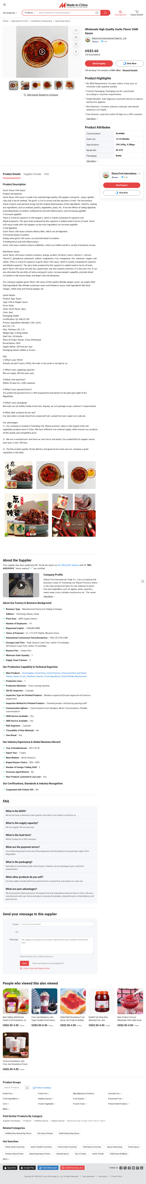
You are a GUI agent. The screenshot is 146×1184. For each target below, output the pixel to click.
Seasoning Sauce (62, 21)
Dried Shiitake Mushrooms (74, 676)
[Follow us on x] (125, 1167)
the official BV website (68, 565)
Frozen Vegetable (45, 1103)
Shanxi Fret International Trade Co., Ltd (109, 38)
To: (17, 932)
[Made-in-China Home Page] (73, 5)
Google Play (27, 1167)
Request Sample (130, 70)
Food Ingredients (52, 676)
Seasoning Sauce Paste (39, 1153)
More (5, 1159)
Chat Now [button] (131, 63)
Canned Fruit (113, 1093)
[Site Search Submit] (105, 13)
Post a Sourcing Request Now (35, 968)
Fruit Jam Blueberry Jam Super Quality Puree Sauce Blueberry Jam (43, 1020)
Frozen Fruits (79, 1103)
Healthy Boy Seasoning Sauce (18, 1133)
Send (24, 963)
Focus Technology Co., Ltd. (53, 1176)
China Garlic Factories (15, 1146)
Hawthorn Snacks (35, 676)
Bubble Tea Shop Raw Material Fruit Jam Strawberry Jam (98, 1020)
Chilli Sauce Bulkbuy (118, 1153)
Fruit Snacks (78, 1098)
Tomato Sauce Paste (14, 1153)
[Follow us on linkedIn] (141, 1167)
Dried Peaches (54, 672)
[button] (4, 4)
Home (5, 21)
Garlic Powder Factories (41, 1146)
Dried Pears (40, 672)
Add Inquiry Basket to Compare (42, 94)
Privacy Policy (116, 1176)
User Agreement (88, 1176)
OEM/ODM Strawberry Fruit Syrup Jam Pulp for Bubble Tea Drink (72, 1020)
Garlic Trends (98, 1153)
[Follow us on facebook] (120, 1167)
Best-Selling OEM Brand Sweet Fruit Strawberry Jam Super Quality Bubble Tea (15, 1020)
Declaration (103, 1176)
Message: (14, 939)
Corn (5, 1103)
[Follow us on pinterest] (137, 1167)
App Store (10, 1167)
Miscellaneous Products (83, 1093)
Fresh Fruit (42, 1093)
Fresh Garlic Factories (67, 1146)
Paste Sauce (133, 1146)
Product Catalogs (43, 1087)
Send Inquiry (99, 63)
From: (16, 924)
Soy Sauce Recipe (45, 1133)
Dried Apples (28, 672)
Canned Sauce (62, 1153)
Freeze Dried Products (117, 1103)
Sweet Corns (20, 676)
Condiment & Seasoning (41, 21)
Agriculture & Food (19, 21)
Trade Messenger (48, 1167)
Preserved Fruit (114, 1098)
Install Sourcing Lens (74, 1167)
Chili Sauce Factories (92, 1146)
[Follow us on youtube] (133, 1167)
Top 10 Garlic (80, 1153)
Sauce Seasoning (114, 1146)
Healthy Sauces (45, 1098)
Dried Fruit (7, 1093)
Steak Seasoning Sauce (69, 1133)
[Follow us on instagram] (129, 1167)
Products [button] (29, 12)
